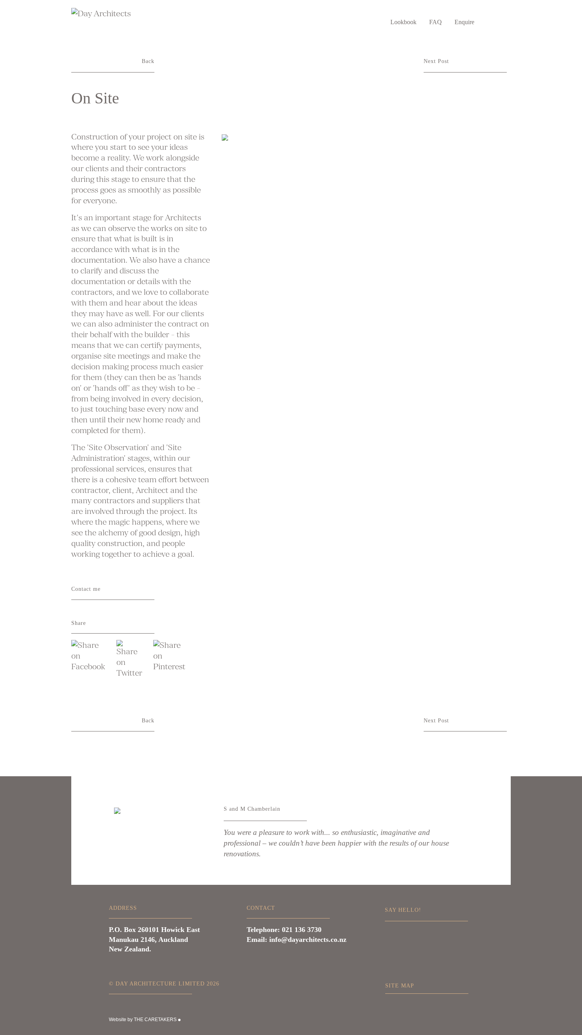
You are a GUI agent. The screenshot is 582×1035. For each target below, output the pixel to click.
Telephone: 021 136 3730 (284, 930)
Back (148, 61)
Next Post (436, 61)
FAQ (435, 22)
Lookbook (403, 22)
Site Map (399, 985)
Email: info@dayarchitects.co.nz (296, 939)
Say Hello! (403, 910)
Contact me (86, 589)
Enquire (464, 22)
